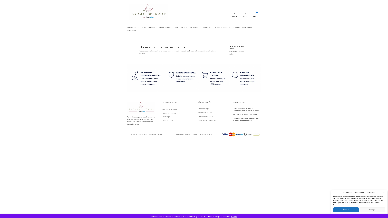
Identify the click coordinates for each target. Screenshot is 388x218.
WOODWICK (207, 27)
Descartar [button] (234, 217)
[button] (384, 193)
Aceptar (346, 210)
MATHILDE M (193, 27)
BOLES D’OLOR (132, 27)
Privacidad (188, 134)
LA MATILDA (131, 30)
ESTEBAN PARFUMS (148, 27)
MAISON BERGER (165, 27)
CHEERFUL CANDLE (221, 27)
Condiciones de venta (169, 109)
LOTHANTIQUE (180, 27)
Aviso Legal (179, 134)
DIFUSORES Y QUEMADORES (242, 27)
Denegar (372, 210)
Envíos (195, 134)
